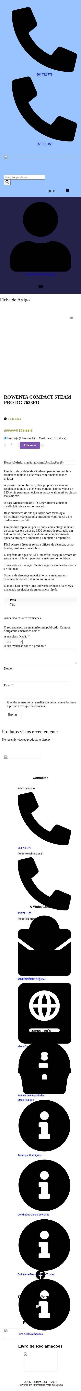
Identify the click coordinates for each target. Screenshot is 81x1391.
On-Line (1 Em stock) (52, 438)
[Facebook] (40, 1275)
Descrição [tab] (10, 462)
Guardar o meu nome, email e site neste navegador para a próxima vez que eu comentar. (41, 704)
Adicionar (30, 445)
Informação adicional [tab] (31, 462)
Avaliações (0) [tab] (54, 462)
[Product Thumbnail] (71, 318)
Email (9, 685)
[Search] (7, 182)
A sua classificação (17, 636)
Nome (9, 668)
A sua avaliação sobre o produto (25, 645)
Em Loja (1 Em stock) (21, 438)
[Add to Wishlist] (42, 445)
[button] (40, 287)
